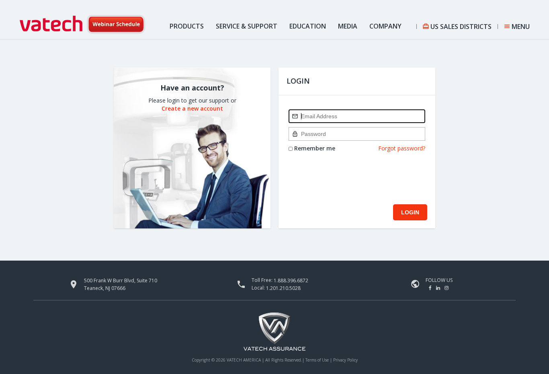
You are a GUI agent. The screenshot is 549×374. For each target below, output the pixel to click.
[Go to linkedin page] (438, 287)
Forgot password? (401, 148)
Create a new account (192, 108)
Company (385, 26)
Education (307, 26)
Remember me (314, 148)
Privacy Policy (345, 360)
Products (187, 26)
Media (347, 26)
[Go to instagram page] (447, 287)
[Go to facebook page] (431, 287)
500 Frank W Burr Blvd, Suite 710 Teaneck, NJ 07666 (120, 284)
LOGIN (410, 212)
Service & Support (246, 26)
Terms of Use (317, 360)
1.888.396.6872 (291, 280)
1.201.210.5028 (283, 288)
